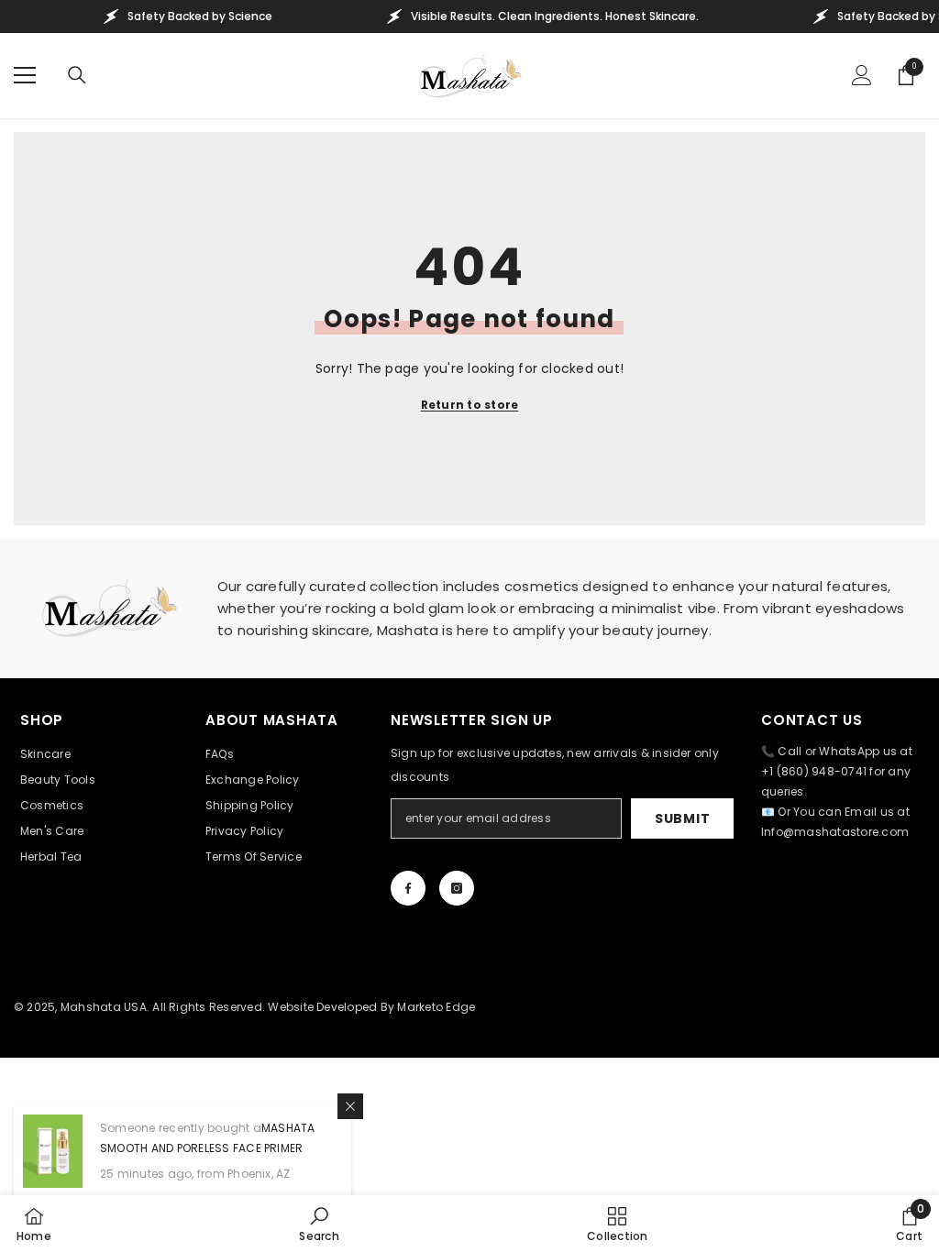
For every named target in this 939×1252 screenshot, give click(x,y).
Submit (682, 818)
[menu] (25, 75)
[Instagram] (456, 888)
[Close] (350, 1106)
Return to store (470, 404)
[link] (318, 1223)
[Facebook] (408, 888)
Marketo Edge (436, 1007)
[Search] (77, 75)
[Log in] (862, 75)
